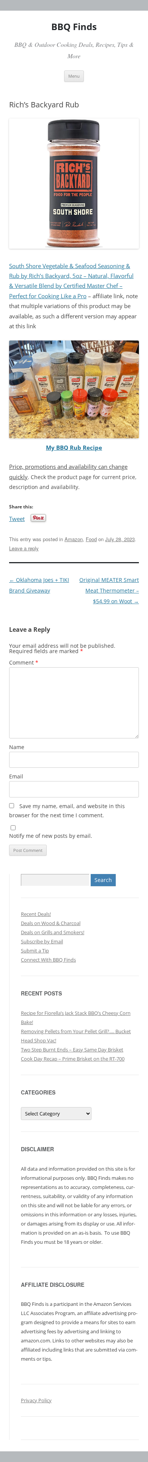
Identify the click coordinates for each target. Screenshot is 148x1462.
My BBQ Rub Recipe (74, 448)
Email (16, 776)
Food (91, 539)
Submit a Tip (35, 950)
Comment (23, 662)
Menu (74, 76)
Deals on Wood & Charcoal (50, 923)
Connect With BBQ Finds (48, 959)
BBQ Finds (74, 26)
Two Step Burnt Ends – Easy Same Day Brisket (72, 1049)
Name (16, 747)
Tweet (17, 518)
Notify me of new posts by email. (50, 835)
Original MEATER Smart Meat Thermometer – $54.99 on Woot (109, 590)
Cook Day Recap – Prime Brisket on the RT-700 (72, 1058)
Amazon (74, 539)
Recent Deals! (36, 914)
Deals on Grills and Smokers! (52, 932)
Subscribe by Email (42, 941)
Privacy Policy (36, 1400)
